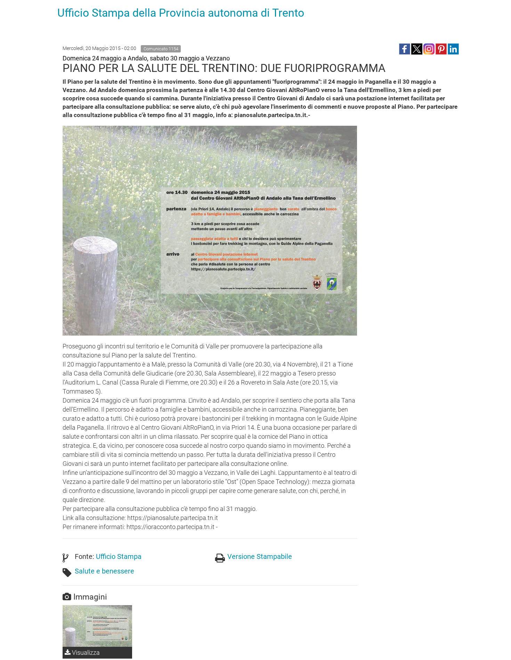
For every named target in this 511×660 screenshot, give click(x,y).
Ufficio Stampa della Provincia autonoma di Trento (180, 12)
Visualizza (85, 652)
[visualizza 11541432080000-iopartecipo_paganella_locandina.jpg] (97, 626)
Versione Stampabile (259, 556)
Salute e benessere (104, 571)
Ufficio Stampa (118, 556)
